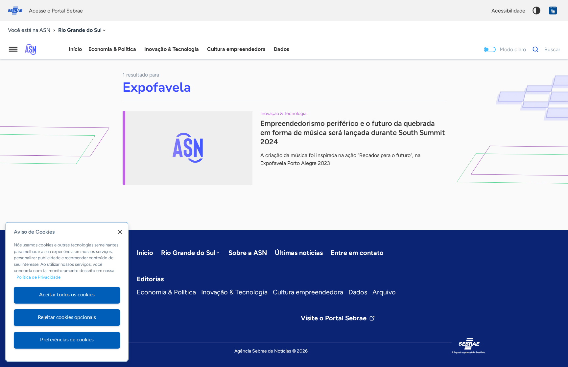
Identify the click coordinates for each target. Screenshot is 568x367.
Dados (357, 292)
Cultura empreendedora (308, 292)
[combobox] (82, 30)
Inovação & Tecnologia (234, 292)
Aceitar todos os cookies (66, 294)
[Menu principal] (13, 49)
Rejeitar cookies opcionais (67, 317)
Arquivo (384, 292)
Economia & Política (166, 292)
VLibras (553, 10)
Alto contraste (536, 10)
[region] (67, 292)
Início (75, 49)
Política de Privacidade (38, 277)
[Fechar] (120, 232)
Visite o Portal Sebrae (334, 318)
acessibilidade (508, 11)
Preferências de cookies (66, 339)
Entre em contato (357, 253)
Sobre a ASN (247, 253)
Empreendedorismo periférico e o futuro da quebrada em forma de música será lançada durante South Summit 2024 (352, 132)
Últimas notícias (299, 253)
